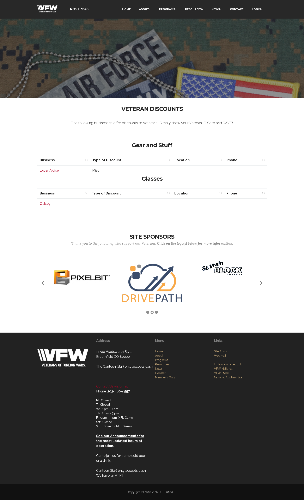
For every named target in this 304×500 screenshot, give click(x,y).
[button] (43, 283)
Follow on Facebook (228, 364)
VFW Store (221, 373)
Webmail (220, 355)
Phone (232, 160)
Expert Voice (49, 170)
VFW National (223, 368)
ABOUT (144, 9)
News (159, 368)
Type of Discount (106, 160)
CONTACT (237, 9)
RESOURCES (193, 9)
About (159, 355)
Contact (160, 373)
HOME (126, 9)
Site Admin (221, 351)
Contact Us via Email (112, 386)
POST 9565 (79, 9)
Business (47, 160)
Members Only (165, 377)
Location (182, 160)
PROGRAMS (167, 9)
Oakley (45, 204)
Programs (161, 360)
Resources (162, 364)
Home (159, 351)
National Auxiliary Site (228, 377)
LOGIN (256, 9)
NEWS (216, 9)
